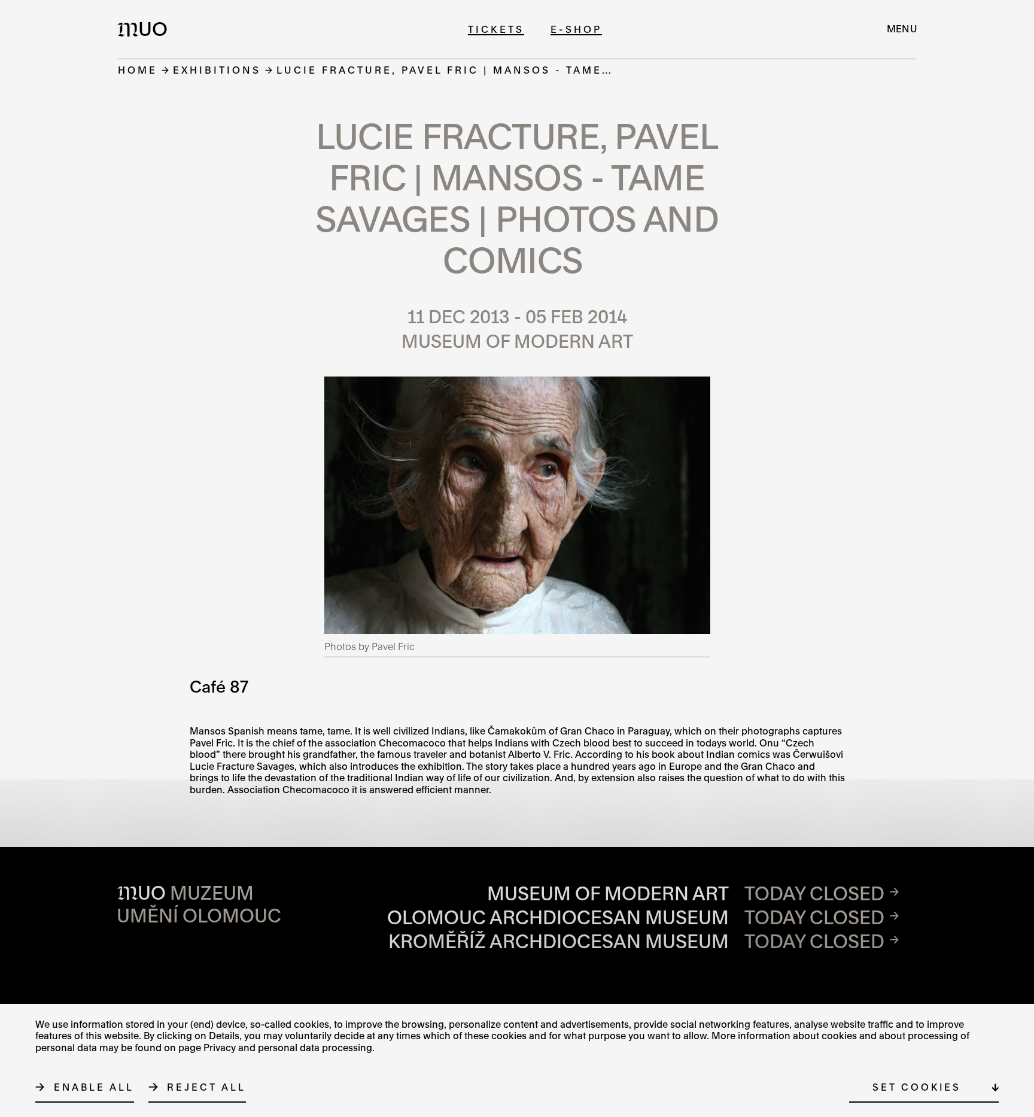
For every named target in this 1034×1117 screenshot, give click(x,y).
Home (137, 69)
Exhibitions (217, 69)
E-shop (576, 29)
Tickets (496, 29)
